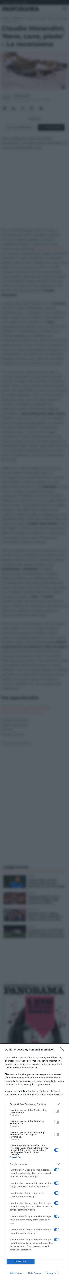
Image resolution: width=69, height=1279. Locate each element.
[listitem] (34, 1104)
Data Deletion (16, 1273)
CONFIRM (20, 1261)
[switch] (56, 1111)
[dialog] (34, 1161)
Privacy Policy (53, 1273)
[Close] (63, 1050)
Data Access (34, 1273)
